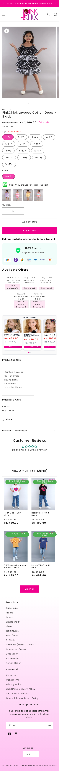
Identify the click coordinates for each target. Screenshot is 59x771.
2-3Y (21, 137)
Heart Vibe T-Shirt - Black (41, 514)
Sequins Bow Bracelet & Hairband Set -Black (12, 335)
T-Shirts (10, 640)
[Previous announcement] (3, 3)
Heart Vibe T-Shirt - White (13, 514)
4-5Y (49, 137)
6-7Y (23, 143)
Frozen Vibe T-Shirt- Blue (41, 566)
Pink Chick (15, 765)
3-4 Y (35, 137)
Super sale (12, 608)
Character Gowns (16, 649)
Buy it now (29, 230)
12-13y (24, 157)
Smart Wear (13, 621)
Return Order (13, 663)
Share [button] (9, 419)
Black (8, 176)
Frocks (9, 612)
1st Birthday (12, 630)
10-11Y (37, 150)
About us (11, 675)
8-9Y (8, 150)
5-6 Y (8, 143)
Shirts (9, 626)
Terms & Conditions (17, 693)
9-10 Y (23, 150)
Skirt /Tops (12, 635)
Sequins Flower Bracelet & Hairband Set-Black (31, 335)
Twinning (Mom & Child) (20, 644)
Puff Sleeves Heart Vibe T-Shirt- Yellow (15, 566)
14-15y (9, 164)
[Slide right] (36, 104)
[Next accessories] (54, 335)
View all (29, 588)
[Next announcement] (55, 3)
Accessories (13, 658)
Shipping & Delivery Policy (20, 688)
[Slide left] (23, 104)
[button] (3, 14)
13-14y (39, 157)
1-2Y (7, 137)
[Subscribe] (49, 725)
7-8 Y (36, 143)
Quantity (6, 204)
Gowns (10, 617)
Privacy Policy (13, 684)
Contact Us (12, 679)
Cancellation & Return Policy (22, 698)
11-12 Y (9, 157)
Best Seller (12, 653)
